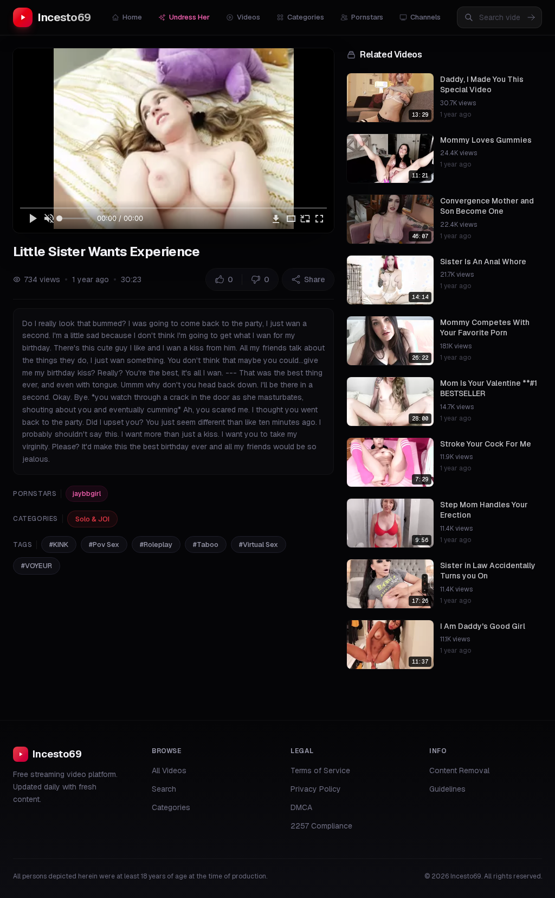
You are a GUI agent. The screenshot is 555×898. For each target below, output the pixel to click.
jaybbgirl (87, 493)
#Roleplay (156, 544)
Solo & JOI (92, 519)
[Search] (531, 17)
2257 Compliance (321, 826)
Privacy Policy (316, 789)
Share (314, 279)
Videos (248, 17)
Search (164, 789)
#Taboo (205, 544)
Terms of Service (320, 770)
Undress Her (189, 17)
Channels (425, 17)
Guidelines (447, 789)
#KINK (58, 544)
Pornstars (367, 17)
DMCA (301, 807)
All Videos (169, 770)
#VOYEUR (36, 565)
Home (132, 17)
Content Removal (459, 770)
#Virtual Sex (258, 544)
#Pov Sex (104, 544)
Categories (305, 17)
